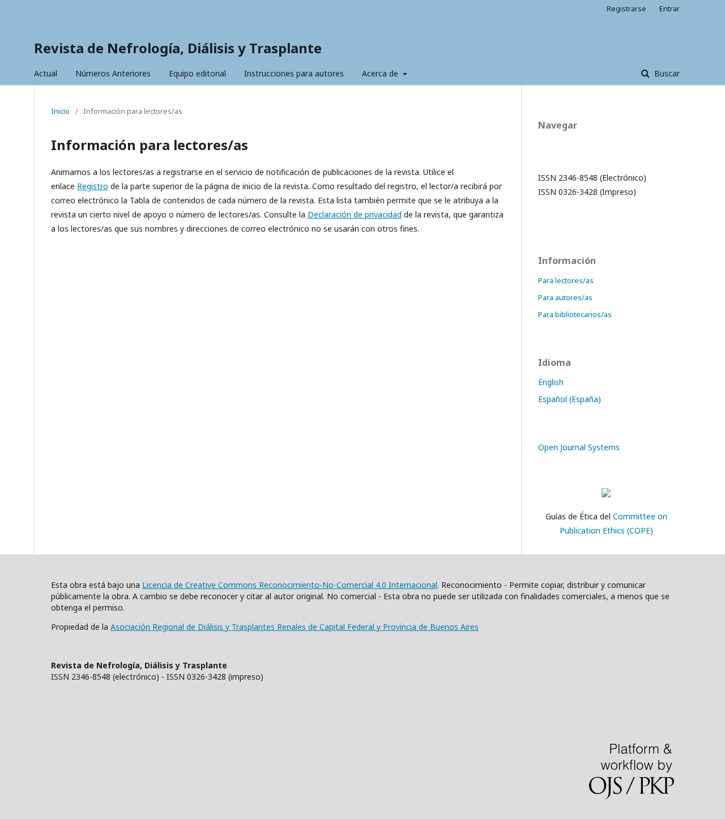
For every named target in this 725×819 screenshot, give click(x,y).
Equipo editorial (197, 73)
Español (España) (569, 399)
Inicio (60, 111)
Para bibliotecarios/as (575, 314)
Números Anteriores (113, 73)
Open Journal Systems (579, 447)
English (551, 382)
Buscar (666, 73)
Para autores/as (565, 297)
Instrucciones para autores (294, 73)
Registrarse (626, 8)
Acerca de (381, 73)
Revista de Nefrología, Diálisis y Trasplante (178, 48)
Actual (45, 73)
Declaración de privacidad (355, 214)
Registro (92, 186)
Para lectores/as (566, 280)
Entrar (669, 8)
